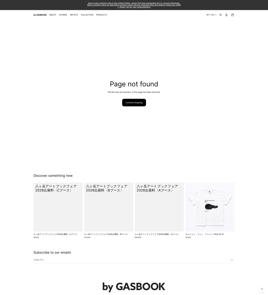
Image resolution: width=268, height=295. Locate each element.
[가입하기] (231, 260)
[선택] (230, 227)
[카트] (232, 15)
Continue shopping (134, 102)
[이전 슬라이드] (190, 207)
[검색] (220, 15)
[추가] (78, 227)
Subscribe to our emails (52, 252)
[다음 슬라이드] (230, 207)
